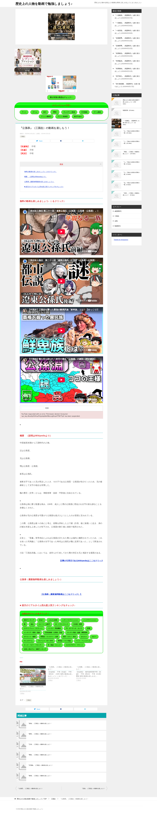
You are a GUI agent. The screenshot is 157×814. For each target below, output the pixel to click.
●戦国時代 (118, 211)
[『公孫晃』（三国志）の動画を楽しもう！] (62, 673)
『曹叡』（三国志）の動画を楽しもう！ (40, 755)
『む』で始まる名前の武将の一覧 (131, 132)
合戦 (116, 221)
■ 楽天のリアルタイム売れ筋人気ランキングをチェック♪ (43, 186)
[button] (59, 26)
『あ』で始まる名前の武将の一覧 (131, 183)
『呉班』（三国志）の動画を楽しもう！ (131, 194)
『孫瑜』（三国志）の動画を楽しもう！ (40, 723)
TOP (32, 799)
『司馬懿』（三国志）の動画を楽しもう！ (40, 765)
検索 (47, 408)
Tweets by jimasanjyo (121, 239)
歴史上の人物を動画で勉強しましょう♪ (43, 3)
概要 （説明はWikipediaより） (35, 176)
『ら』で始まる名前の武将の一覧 (131, 163)
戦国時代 (118, 226)
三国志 (23, 136)
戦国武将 (129, 110)
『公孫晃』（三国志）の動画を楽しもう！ (30, 788)
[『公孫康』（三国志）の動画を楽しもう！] (90, 673)
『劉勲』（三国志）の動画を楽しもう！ (40, 734)
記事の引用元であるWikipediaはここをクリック (81, 561)
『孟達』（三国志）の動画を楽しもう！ (93, 788)
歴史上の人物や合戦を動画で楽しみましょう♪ (131, 102)
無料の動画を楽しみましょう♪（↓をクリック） (40, 171)
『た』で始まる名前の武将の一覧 (131, 173)
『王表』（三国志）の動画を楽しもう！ (40, 744)
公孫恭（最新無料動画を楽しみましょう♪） (39, 181)
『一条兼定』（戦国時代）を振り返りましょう (131, 122)
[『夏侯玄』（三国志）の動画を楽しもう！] (33, 675)
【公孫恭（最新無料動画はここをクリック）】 (61, 594)
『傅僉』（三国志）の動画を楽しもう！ (131, 152)
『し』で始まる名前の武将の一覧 (131, 142)
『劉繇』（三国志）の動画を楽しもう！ (40, 775)
